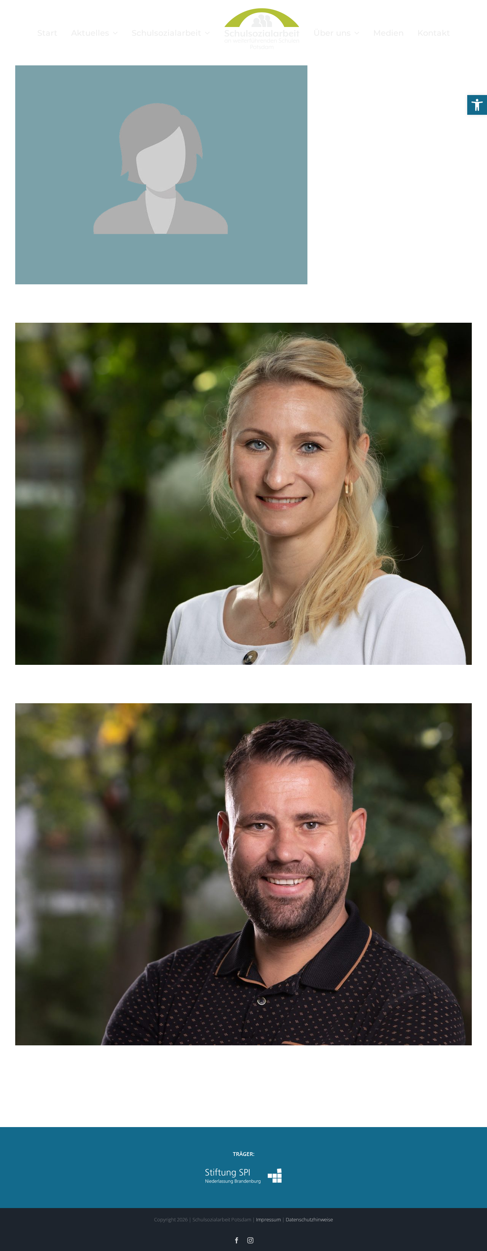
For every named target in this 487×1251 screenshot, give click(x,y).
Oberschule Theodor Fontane (229, 189)
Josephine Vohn (235, 482)
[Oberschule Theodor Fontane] (243, 174)
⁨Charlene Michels (235, 163)
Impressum (268, 1219)
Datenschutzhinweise (309, 1219)
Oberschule (242, 508)
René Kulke (235, 862)
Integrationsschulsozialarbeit (195, 508)
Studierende (277, 189)
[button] (477, 105)
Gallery (251, 163)
